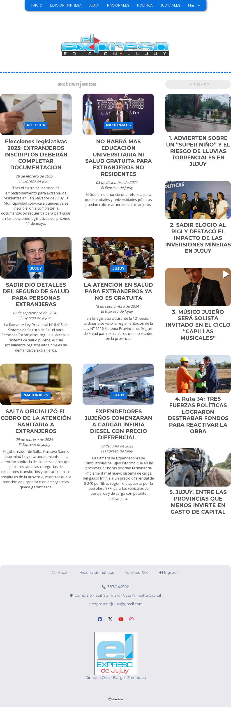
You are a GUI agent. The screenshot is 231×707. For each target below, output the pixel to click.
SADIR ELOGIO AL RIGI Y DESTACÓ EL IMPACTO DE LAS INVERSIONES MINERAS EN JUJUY (198, 238)
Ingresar (171, 572)
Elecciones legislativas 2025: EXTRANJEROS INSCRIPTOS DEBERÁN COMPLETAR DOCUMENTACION (36, 154)
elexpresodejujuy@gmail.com (115, 604)
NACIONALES (118, 5)
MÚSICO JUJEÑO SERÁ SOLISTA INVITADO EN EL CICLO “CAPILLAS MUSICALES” (198, 325)
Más (191, 5)
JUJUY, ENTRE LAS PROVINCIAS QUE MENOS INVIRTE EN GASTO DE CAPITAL (199, 502)
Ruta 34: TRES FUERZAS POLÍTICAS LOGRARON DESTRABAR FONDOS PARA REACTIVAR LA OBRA (198, 415)
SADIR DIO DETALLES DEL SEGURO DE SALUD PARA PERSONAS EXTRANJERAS (36, 294)
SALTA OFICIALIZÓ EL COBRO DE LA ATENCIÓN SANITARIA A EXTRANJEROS (36, 421)
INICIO (36, 5)
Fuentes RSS (136, 572)
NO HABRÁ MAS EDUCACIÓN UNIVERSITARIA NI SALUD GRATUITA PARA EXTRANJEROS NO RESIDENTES (118, 157)
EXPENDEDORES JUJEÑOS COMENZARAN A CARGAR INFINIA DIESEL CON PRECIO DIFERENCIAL (118, 424)
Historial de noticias (96, 572)
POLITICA (145, 5)
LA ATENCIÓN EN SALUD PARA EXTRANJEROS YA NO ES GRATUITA (118, 291)
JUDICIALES (170, 5)
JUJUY (94, 5)
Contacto (60, 572)
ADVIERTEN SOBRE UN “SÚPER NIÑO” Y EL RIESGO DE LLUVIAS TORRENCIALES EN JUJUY (198, 151)
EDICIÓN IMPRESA (65, 5)
